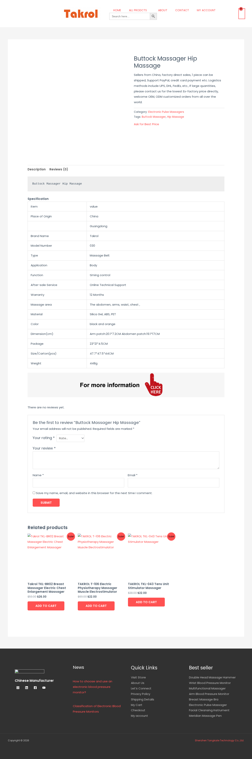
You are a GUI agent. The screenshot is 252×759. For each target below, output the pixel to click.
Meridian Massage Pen (205, 716)
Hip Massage (175, 117)
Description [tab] (37, 169)
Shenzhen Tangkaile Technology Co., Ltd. (219, 740)
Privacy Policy (140, 694)
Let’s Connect (141, 688)
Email (132, 475)
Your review (44, 448)
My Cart (136, 705)
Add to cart (46, 606)
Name (38, 475)
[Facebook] (35, 688)
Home (117, 10)
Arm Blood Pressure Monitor (209, 694)
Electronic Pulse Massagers (166, 112)
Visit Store (138, 677)
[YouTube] (44, 688)
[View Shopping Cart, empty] (241, 13)
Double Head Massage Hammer (212, 677)
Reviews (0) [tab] (58, 169)
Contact (182, 10)
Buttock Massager (154, 117)
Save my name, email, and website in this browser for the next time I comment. (94, 493)
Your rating (44, 437)
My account (206, 10)
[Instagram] (18, 688)
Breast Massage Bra (203, 699)
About (162, 10)
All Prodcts (138, 10)
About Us (137, 683)
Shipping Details (142, 699)
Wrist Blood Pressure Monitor (210, 683)
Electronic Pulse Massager (208, 705)
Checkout (138, 710)
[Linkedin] (26, 688)
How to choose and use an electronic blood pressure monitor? (92, 686)
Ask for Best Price (146, 124)
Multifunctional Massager (207, 688)
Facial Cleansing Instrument (209, 710)
